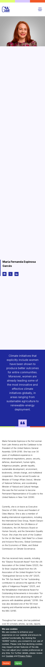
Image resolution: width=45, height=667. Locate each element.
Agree (18, 663)
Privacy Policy (25, 656)
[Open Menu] (40, 9)
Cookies (9, 656)
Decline (6, 663)
